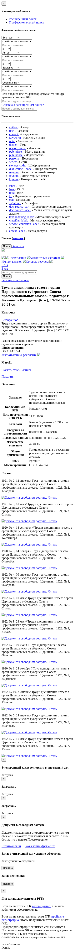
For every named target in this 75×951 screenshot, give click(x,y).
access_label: (17, 230)
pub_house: (16, 155)
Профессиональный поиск (26, 22)
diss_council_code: (20, 168)
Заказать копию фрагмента (19, 355)
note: (12, 141)
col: (11, 199)
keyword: (15, 137)
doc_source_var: (19, 206)
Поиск (6, 246)
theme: (13, 144)
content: (14, 134)
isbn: (12, 185)
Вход (5, 268)
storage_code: (17, 165)
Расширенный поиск (23, 19)
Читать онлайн (11, 846)
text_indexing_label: (21, 217)
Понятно (8, 868)
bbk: (12, 192)
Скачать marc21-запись (16, 370)
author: (13, 127)
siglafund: (15, 203)
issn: (12, 189)
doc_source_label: (20, 210)
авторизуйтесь (41, 906)
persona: (14, 158)
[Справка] (50, 261)
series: (13, 162)
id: (10, 196)
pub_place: (15, 151)
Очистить (18, 246)
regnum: (14, 172)
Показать (7, 376)
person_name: (17, 148)
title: (11, 130)
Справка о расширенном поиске (23, 104)
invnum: (14, 175)
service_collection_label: (24, 224)
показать (18, 238)
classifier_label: (18, 220)
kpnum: (13, 179)
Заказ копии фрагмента (40, 846)
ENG (5, 265)
